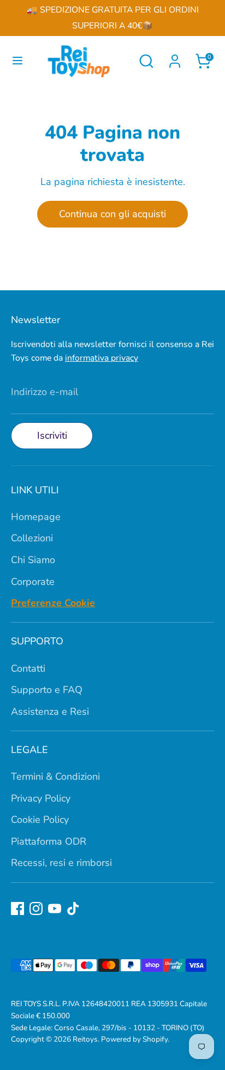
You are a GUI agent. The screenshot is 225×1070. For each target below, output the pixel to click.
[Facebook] (17, 908)
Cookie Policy (40, 819)
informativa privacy (101, 358)
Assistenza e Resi (50, 711)
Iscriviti (52, 435)
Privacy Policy (40, 798)
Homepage (36, 516)
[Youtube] (54, 908)
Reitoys (85, 1039)
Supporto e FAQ (46, 689)
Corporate (33, 581)
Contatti (28, 668)
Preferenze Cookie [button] (53, 602)
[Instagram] (36, 908)
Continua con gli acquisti (112, 213)
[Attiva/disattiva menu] (14, 61)
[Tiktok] (73, 908)
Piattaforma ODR (48, 841)
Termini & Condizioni (55, 776)
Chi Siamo (33, 559)
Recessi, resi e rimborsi (61, 862)
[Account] (175, 57)
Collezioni (32, 538)
